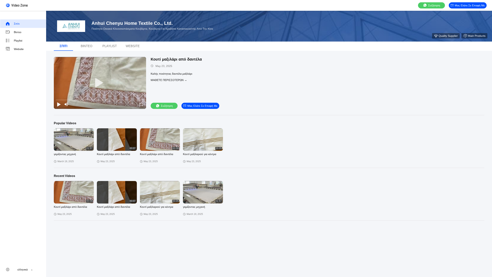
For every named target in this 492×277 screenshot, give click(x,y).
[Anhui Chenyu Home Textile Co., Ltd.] (71, 26)
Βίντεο (17, 32)
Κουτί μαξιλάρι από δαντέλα (176, 59)
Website (19, 49)
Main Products (476, 35)
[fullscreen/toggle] (141, 104)
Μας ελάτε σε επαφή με (470, 5)
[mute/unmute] (66, 104)
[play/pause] (59, 104)
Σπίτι (17, 23)
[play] (100, 83)
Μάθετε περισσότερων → (169, 80)
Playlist (18, 40)
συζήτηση (434, 5)
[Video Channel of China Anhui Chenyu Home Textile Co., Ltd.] (16, 5)
